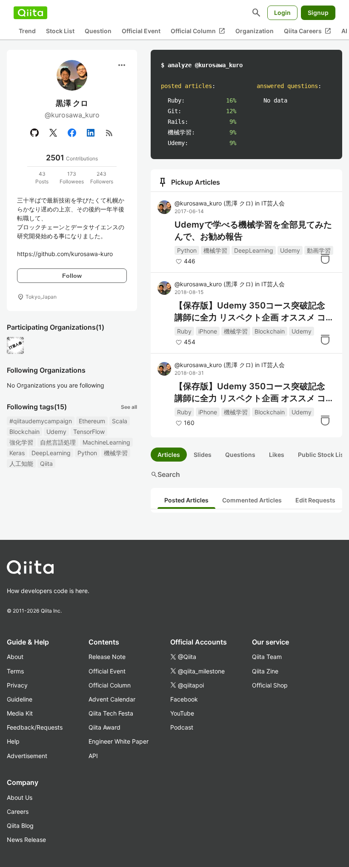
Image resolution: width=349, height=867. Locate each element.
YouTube (182, 713)
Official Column (198, 31)
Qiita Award (104, 727)
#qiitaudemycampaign (40, 421)
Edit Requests (315, 500)
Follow (72, 275)
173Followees (72, 178)
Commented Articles (252, 500)
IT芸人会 (273, 203)
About (15, 656)
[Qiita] (30, 12)
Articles (168, 454)
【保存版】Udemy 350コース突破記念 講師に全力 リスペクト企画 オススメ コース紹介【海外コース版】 (254, 392)
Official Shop (270, 685)
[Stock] (325, 258)
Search (165, 474)
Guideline (19, 699)
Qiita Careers (307, 31)
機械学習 (116, 452)
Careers (18, 811)
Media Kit (20, 713)
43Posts (42, 178)
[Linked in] (90, 132)
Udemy (56, 431)
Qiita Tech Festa (111, 713)
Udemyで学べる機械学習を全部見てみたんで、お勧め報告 (253, 231)
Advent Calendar (112, 699)
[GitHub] (34, 132)
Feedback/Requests (35, 727)
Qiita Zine (265, 671)
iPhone (207, 331)
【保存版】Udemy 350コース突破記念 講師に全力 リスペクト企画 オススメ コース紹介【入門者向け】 (254, 311)
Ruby (184, 331)
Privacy (17, 685)
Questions (240, 454)
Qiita (46, 463)
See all (129, 407)
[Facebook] (72, 132)
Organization (254, 30)
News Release (26, 839)
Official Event (141, 30)
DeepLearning (51, 452)
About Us (19, 797)
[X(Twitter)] (53, 132)
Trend (27, 30)
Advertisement (27, 755)
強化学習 (21, 442)
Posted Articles (186, 500)
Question (98, 30)
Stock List (60, 30)
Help (13, 741)
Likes (276, 454)
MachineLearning (106, 442)
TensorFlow (89, 431)
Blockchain (24, 431)
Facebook (184, 699)
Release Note (107, 656)
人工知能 (21, 463)
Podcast (181, 727)
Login (282, 12)
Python (87, 452)
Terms (15, 671)
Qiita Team (267, 656)
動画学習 (319, 250)
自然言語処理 (58, 442)
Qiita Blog (20, 825)
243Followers (101, 178)
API (93, 755)
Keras (17, 452)
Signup (318, 12)
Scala (119, 421)
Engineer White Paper (119, 741)
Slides (203, 454)
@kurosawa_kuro (213, 203)
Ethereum (92, 421)
